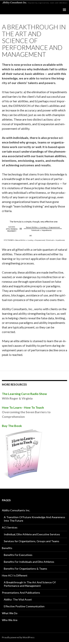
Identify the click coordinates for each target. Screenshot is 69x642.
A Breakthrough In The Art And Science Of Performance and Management (30, 584)
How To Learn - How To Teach (23, 407)
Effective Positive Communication (24, 606)
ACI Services (9, 527)
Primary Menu (64, 9)
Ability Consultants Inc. (16, 510)
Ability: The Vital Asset (18, 599)
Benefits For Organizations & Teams (25, 568)
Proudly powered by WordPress (18, 637)
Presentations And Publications (21, 592)
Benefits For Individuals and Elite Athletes (29, 561)
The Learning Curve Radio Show (24, 393)
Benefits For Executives (18, 554)
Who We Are (9, 620)
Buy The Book (12, 425)
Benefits (7, 548)
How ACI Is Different (14, 575)
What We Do (9, 613)
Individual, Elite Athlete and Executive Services (32, 534)
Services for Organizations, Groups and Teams (31, 541)
